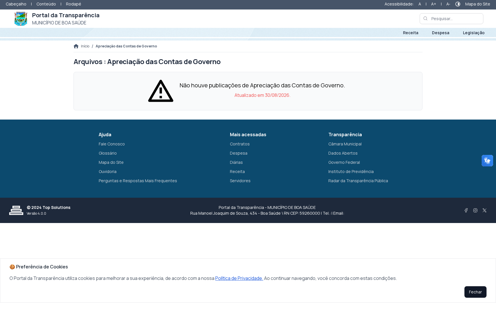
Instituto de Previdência (351, 171)
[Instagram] (475, 210)
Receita (410, 32)
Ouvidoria (108, 171)
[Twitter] (484, 210)
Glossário (108, 153)
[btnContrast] (458, 4)
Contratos (240, 144)
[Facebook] (466, 210)
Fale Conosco (112, 144)
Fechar (475, 292)
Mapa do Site (477, 4)
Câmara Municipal (345, 144)
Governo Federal (344, 162)
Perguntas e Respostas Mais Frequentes (138, 180)
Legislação (474, 32)
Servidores (240, 180)
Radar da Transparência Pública (358, 180)
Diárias (236, 162)
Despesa (440, 32)
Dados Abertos (343, 153)
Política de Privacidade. (239, 278)
